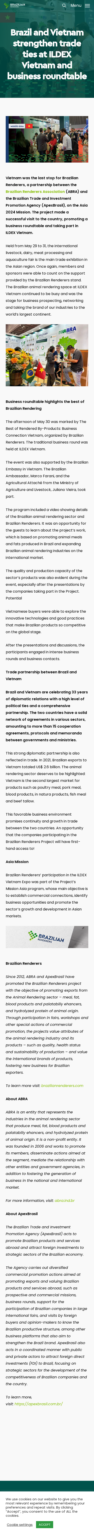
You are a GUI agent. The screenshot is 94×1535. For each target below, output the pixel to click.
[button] (80, 5)
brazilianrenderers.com (62, 1085)
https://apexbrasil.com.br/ (39, 1404)
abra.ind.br (65, 1200)
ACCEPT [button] (44, 1524)
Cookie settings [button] (20, 1525)
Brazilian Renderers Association (35, 191)
